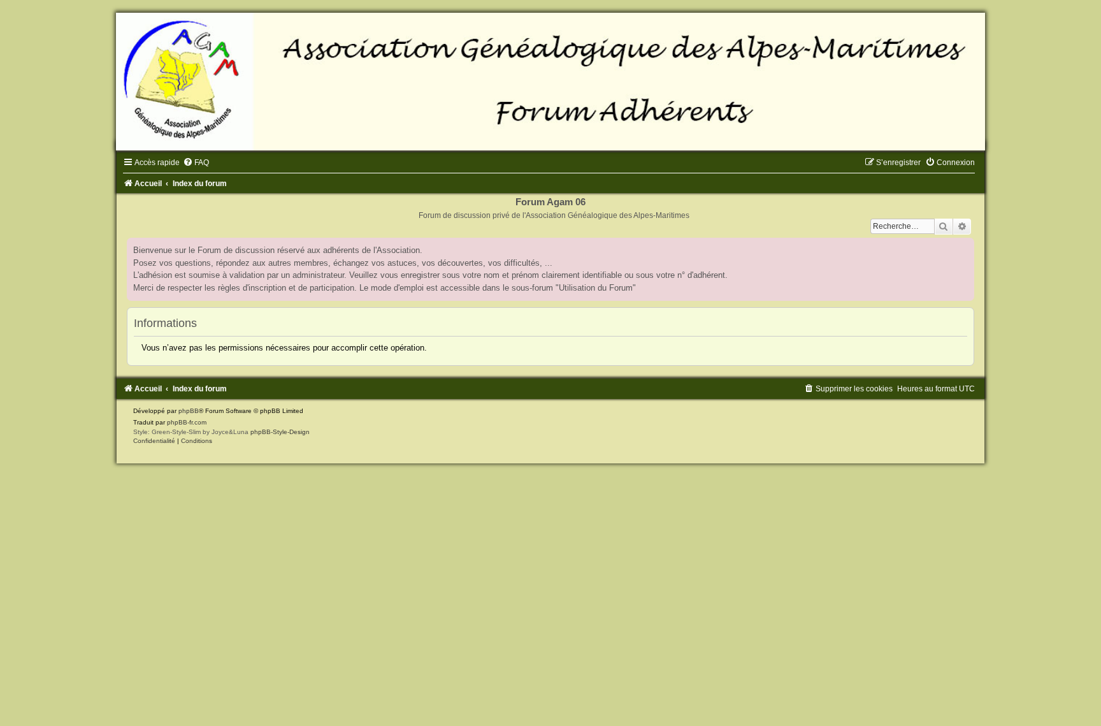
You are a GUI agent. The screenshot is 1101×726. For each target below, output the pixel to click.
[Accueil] (550, 81)
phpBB (188, 410)
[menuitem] (196, 162)
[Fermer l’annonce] (964, 248)
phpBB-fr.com (186, 422)
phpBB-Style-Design (280, 431)
